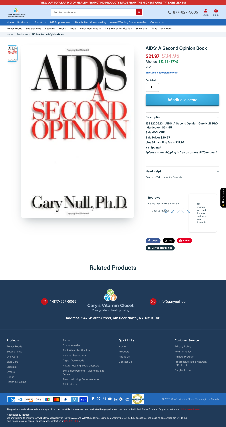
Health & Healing (16, 381)
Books (62, 28)
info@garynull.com (173, 301)
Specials (50, 28)
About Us (40, 22)
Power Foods (14, 28)
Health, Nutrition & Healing (91, 22)
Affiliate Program (184, 356)
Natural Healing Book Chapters (81, 365)
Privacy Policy (183, 346)
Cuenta (206, 12)
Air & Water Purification (118, 28)
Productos (22, 34)
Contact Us (157, 22)
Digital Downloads (161, 28)
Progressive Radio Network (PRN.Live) (191, 363)
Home (10, 22)
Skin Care (141, 28)
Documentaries (89, 28)
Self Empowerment (60, 22)
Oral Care (12, 356)
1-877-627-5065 (63, 301)
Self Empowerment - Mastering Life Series (83, 372)
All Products (70, 384)
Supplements (33, 28)
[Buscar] (139, 12)
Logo (16, 12)
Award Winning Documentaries (128, 22)
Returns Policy (183, 351)
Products (22, 22)
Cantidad (151, 80)
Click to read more (190, 409)
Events (11, 371)
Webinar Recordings (75, 355)
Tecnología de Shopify (207, 399)
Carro (216, 12)
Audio (73, 28)
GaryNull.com (183, 370)
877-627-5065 (185, 12)
